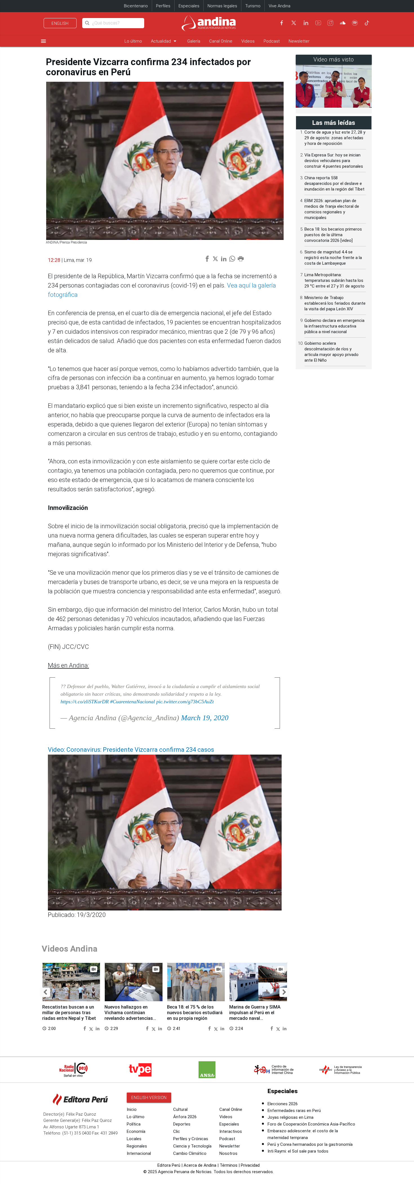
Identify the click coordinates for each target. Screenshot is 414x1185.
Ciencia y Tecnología (192, 1146)
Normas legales (222, 5)
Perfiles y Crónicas (190, 1138)
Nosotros (228, 1153)
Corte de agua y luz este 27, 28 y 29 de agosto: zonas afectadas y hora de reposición (334, 138)
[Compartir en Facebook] (85, 1028)
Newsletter (299, 41)
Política (134, 1124)
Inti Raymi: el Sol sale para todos (298, 1151)
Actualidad (164, 41)
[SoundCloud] (342, 22)
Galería (193, 41)
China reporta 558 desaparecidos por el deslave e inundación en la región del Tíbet (334, 183)
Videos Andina (69, 949)
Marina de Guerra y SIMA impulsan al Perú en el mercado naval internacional (255, 1015)
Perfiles (163, 5)
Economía (136, 1131)
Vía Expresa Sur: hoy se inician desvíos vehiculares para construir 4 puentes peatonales (333, 160)
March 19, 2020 (204, 718)
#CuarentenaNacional (132, 701)
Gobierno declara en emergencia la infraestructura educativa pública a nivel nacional (334, 326)
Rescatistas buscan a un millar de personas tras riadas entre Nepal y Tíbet (69, 1012)
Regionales (137, 1146)
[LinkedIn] (305, 22)
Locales (134, 1138)
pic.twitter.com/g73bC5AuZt (185, 701)
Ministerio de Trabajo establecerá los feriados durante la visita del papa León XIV (335, 303)
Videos (248, 41)
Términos (228, 1165)
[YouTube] (318, 22)
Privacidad (250, 1165)
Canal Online (220, 41)
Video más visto (333, 59)
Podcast (272, 41)
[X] (293, 22)
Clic (176, 1131)
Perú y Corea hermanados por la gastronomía (310, 1144)
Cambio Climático (189, 1153)
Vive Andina (279, 5)
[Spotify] (354, 22)
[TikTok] (367, 22)
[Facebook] (281, 22)
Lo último (133, 41)
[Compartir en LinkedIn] (97, 1028)
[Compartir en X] (92, 1028)
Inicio (132, 1109)
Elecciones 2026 (283, 1103)
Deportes (181, 1124)
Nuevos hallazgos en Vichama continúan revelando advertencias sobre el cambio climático (131, 1015)
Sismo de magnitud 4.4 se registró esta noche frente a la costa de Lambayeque (333, 257)
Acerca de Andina (200, 1165)
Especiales (189, 5)
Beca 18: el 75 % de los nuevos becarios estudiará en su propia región (194, 1012)
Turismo (253, 5)
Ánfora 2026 (185, 1116)
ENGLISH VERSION (149, 1097)
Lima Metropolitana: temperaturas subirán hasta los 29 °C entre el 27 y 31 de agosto (334, 280)
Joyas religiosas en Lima (290, 1117)
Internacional (139, 1153)
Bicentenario (136, 5)
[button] (45, 992)
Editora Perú (168, 1165)
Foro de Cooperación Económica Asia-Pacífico (311, 1124)
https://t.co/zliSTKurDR (85, 701)
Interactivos (230, 1131)
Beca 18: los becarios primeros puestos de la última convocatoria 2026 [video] (333, 235)
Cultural (180, 1109)
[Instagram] (330, 22)
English (60, 23)
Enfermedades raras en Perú (294, 1110)
